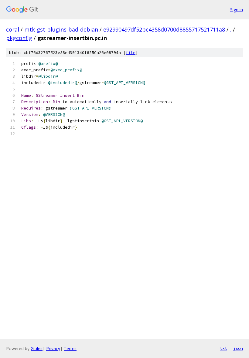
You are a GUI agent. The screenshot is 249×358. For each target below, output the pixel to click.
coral (12, 29)
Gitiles (37, 348)
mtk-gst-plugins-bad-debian (61, 29)
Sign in (236, 9)
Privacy (53, 348)
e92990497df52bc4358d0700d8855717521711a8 (164, 29)
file (130, 52)
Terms (70, 348)
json (238, 348)
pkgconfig (19, 38)
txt (223, 348)
